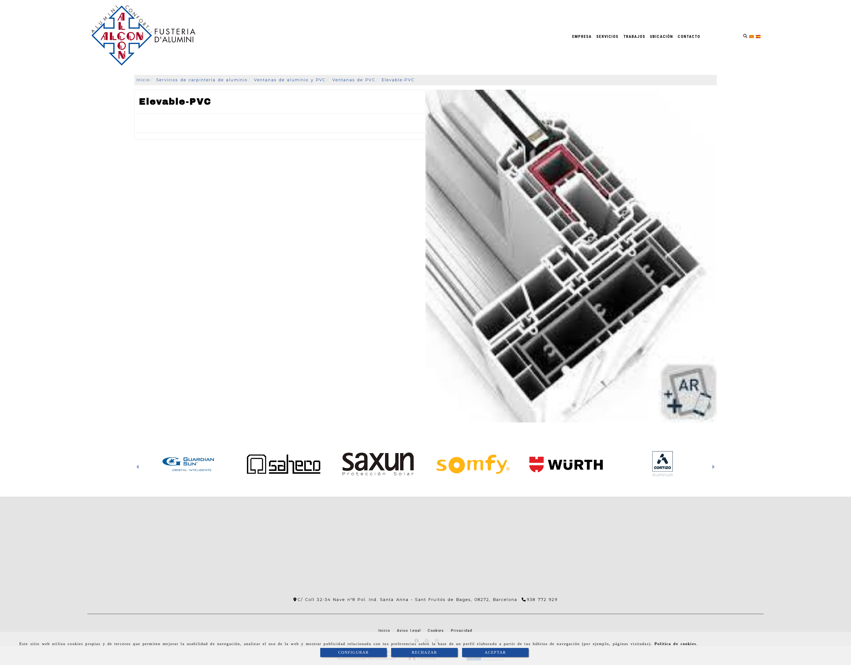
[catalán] (751, 36)
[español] (758, 36)
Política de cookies (675, 644)
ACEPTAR (495, 652)
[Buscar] (745, 36)
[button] (138, 467)
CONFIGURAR (353, 652)
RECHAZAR (424, 652)
